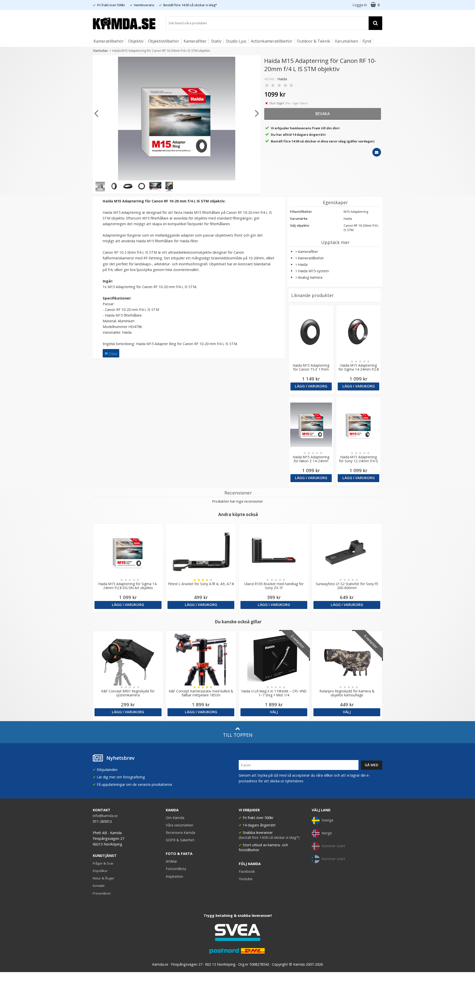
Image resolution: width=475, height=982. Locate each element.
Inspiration (174, 876)
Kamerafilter (195, 41)
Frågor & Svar (103, 863)
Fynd (366, 41)
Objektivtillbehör (163, 41)
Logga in (360, 4)
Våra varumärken (179, 825)
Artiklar (171, 861)
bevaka (322, 113)
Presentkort (102, 893)
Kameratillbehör (109, 41)
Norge (327, 833)
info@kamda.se (105, 815)
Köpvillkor (100, 871)
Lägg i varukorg (311, 386)
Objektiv (135, 41)
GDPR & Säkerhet (180, 840)
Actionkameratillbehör (271, 41)
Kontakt (98, 885)
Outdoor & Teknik (313, 41)
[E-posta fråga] (376, 152)
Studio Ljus (236, 41)
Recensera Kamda (180, 832)
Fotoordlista (176, 868)
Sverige (327, 820)
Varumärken (346, 41)
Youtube (246, 878)
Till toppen (237, 735)
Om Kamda (175, 817)
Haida (282, 79)
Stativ (216, 41)
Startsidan (100, 50)
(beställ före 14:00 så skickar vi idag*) (269, 837)
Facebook (247, 871)
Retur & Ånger (103, 878)
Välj (274, 711)
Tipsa (112, 353)
